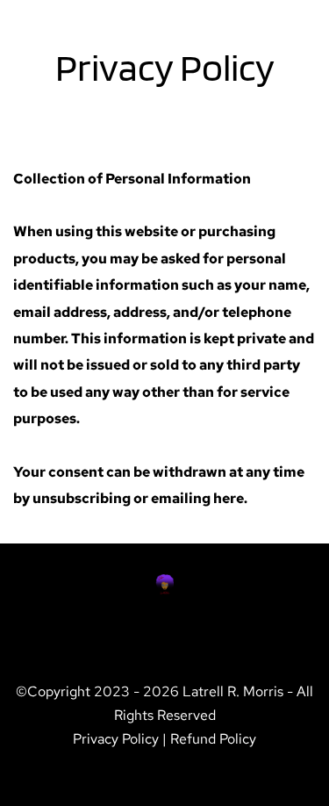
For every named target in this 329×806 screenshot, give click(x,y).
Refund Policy (213, 739)
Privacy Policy (116, 739)
